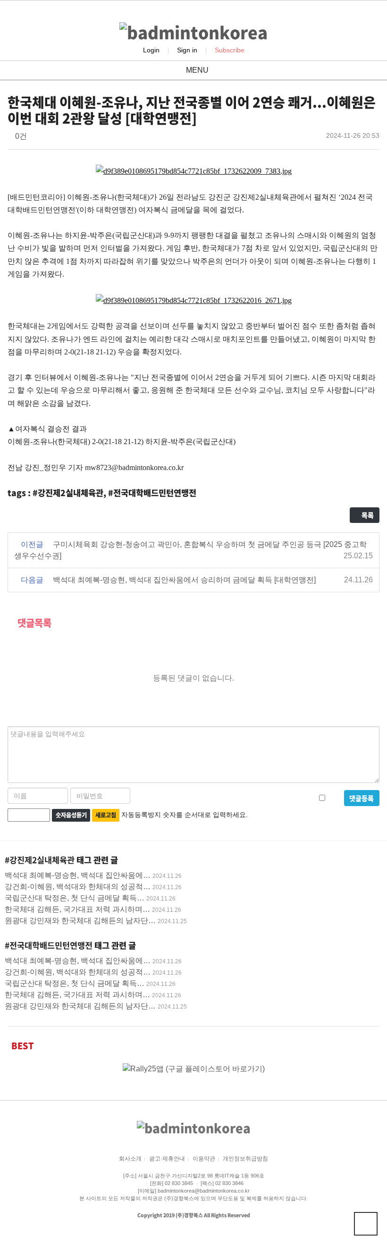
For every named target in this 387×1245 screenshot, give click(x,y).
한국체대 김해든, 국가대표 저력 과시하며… (77, 909)
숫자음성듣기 (71, 815)
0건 (20, 136)
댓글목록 (33, 623)
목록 (367, 515)
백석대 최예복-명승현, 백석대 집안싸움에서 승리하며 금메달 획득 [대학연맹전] (184, 580)
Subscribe (229, 50)
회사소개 (130, 1158)
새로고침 (105, 815)
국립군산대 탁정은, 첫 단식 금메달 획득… (74, 898)
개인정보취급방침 (245, 1158)
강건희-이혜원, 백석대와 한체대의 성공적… (78, 887)
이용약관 (204, 1158)
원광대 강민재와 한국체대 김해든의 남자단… (80, 921)
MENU (196, 70)
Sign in (187, 50)
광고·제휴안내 (167, 1158)
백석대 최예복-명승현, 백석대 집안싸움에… (78, 875)
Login (151, 50)
